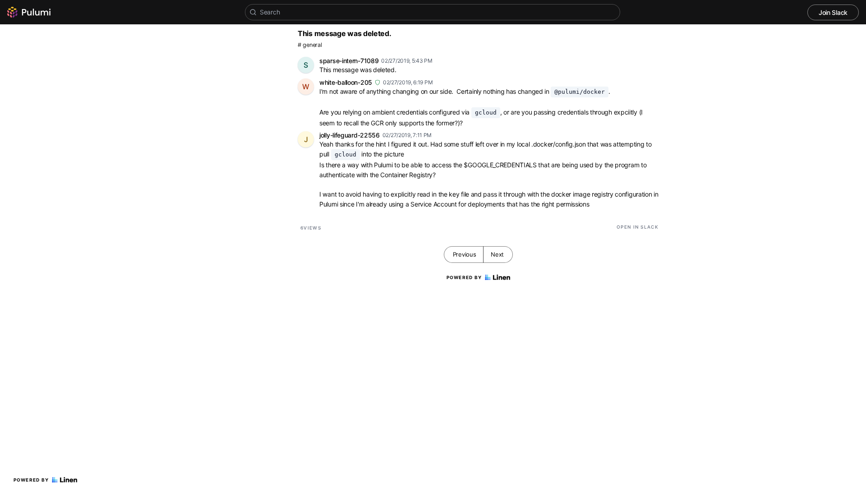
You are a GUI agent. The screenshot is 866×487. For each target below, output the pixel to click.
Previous (464, 254)
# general (310, 44)
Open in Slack (638, 227)
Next (497, 254)
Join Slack (833, 12)
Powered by (31, 479)
